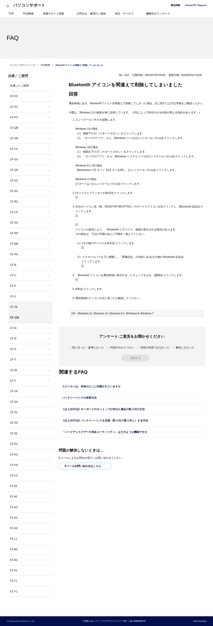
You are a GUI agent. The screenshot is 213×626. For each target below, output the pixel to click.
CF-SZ (14, 191)
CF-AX (14, 254)
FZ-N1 (14, 560)
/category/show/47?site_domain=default (49, 296)
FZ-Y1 (13, 591)
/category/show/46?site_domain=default (49, 286)
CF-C (13, 275)
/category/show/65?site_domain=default (49, 201)
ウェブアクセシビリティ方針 (114, 621)
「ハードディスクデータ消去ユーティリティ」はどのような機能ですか (104, 432)
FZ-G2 (14, 528)
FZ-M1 (14, 549)
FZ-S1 (13, 570)
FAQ (13, 37)
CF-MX (14, 243)
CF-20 (13, 401)
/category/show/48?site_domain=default (49, 328)
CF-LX (14, 212)
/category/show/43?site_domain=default (49, 254)
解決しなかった (185, 347)
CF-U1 (14, 475)
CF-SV (14, 159)
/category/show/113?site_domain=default (49, 381)
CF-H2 (14, 465)
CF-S (13, 349)
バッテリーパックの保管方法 (79, 397)
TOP (11, 13)
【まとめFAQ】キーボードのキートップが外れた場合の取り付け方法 (103, 409)
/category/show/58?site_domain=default (49, 170)
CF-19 (13, 391)
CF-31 (13, 412)
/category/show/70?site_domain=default (49, 349)
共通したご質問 (19, 85)
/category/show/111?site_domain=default (49, 181)
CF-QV (14, 170)
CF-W (13, 370)
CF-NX (14, 233)
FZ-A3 (13, 507)
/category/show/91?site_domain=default (49, 360)
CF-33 (13, 422)
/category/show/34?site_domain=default (49, 212)
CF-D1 (14, 443)
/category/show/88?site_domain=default (49, 191)
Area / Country (199, 621)
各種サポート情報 (53, 13)
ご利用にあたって (90, 621)
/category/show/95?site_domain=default (49, 370)
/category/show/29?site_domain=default (49, 149)
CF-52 (13, 433)
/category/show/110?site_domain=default (49, 128)
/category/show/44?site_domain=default (49, 265)
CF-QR (14, 127)
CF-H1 (14, 454)
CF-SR (14, 138)
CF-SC (14, 106)
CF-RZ (14, 201)
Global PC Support (195, 5)
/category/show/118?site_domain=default (49, 107)
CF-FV (14, 117)
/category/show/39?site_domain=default (49, 244)
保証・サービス (124, 13)
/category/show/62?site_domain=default (49, 338)
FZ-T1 (13, 580)
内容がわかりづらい (122, 347)
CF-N (13, 328)
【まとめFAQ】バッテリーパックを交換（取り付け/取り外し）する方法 (105, 420)
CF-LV (14, 148)
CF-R (13, 338)
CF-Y (13, 380)
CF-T (13, 359)
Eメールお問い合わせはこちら (83, 466)
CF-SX (14, 222)
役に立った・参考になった (88, 347)
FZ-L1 (13, 538)
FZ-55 (13, 486)
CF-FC (14, 96)
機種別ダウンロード (158, 13)
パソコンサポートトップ (22, 65)
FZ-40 (13, 496)
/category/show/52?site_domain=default (49, 233)
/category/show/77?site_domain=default (49, 159)
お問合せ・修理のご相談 (91, 13)
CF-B (13, 264)
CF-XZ (14, 180)
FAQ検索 (28, 13)
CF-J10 (14, 317)
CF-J (13, 296)
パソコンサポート (29, 5)
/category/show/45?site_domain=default (49, 275)
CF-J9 (13, 307)
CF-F (13, 285)
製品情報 (175, 5)
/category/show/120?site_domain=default (49, 96)
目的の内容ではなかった (155, 347)
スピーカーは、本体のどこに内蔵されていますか (91, 386)
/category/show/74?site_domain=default (49, 138)
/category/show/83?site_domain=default (49, 223)
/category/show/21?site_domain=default (49, 117)
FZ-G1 (14, 517)
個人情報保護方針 (138, 621)
